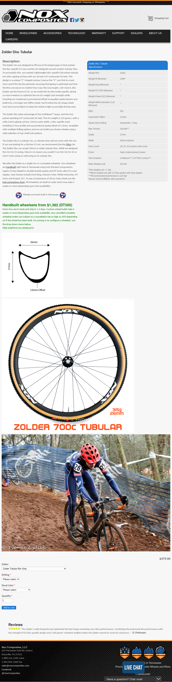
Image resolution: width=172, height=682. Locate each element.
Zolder (5, 564)
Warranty (99, 33)
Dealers (137, 33)
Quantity (7, 596)
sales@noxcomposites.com (15, 666)
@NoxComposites (11, 673)
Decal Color (8, 585)
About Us (155, 33)
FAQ (105, 179)
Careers (12, 39)
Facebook (6, 669)
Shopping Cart (161, 18)
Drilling (6, 575)
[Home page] (35, 21)
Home (9, 33)
